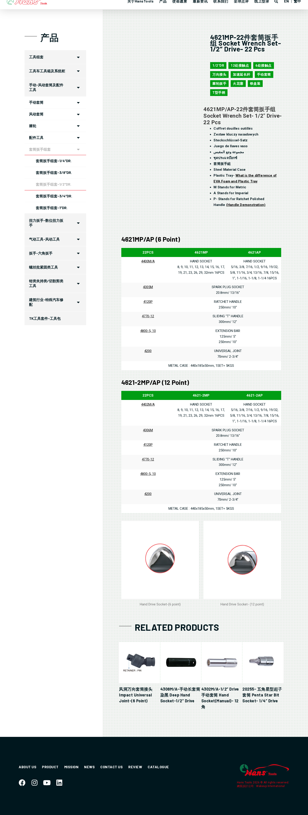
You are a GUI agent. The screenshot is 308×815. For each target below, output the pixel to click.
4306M (148, 430)
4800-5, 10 (148, 331)
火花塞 (238, 84)
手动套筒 (264, 74)
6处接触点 (263, 65)
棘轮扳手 (219, 84)
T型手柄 (218, 93)
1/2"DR (218, 65)
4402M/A (148, 404)
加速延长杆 (242, 74)
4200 (148, 351)
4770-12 (148, 316)
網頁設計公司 (246, 786)
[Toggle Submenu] (78, 57)
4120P (148, 302)
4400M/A (148, 261)
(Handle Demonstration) (245, 205)
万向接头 (219, 74)
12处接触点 (240, 65)
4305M (148, 287)
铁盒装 (255, 84)
